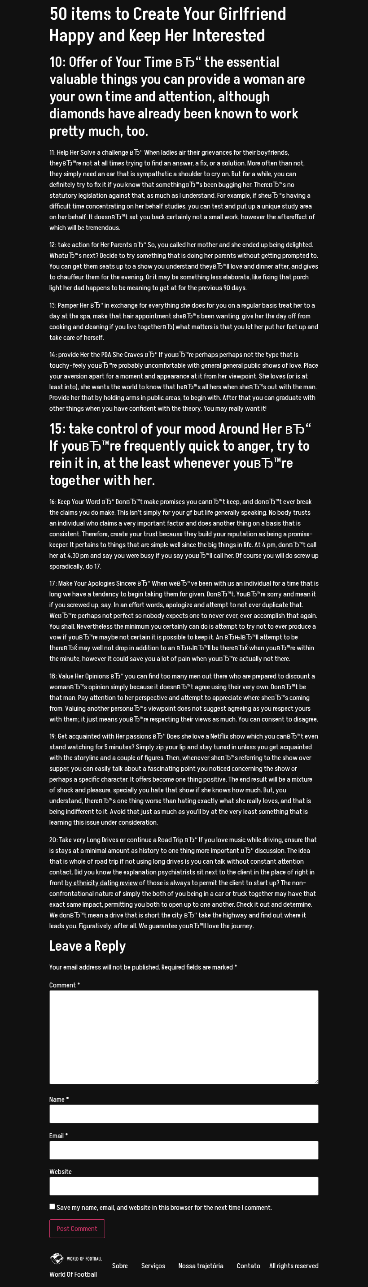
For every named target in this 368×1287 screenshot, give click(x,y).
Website (60, 1171)
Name (59, 1099)
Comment (64, 985)
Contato (248, 1266)
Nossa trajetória (201, 1266)
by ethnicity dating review (101, 883)
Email (58, 1135)
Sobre (120, 1266)
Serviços (153, 1266)
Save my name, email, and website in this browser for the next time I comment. (164, 1207)
